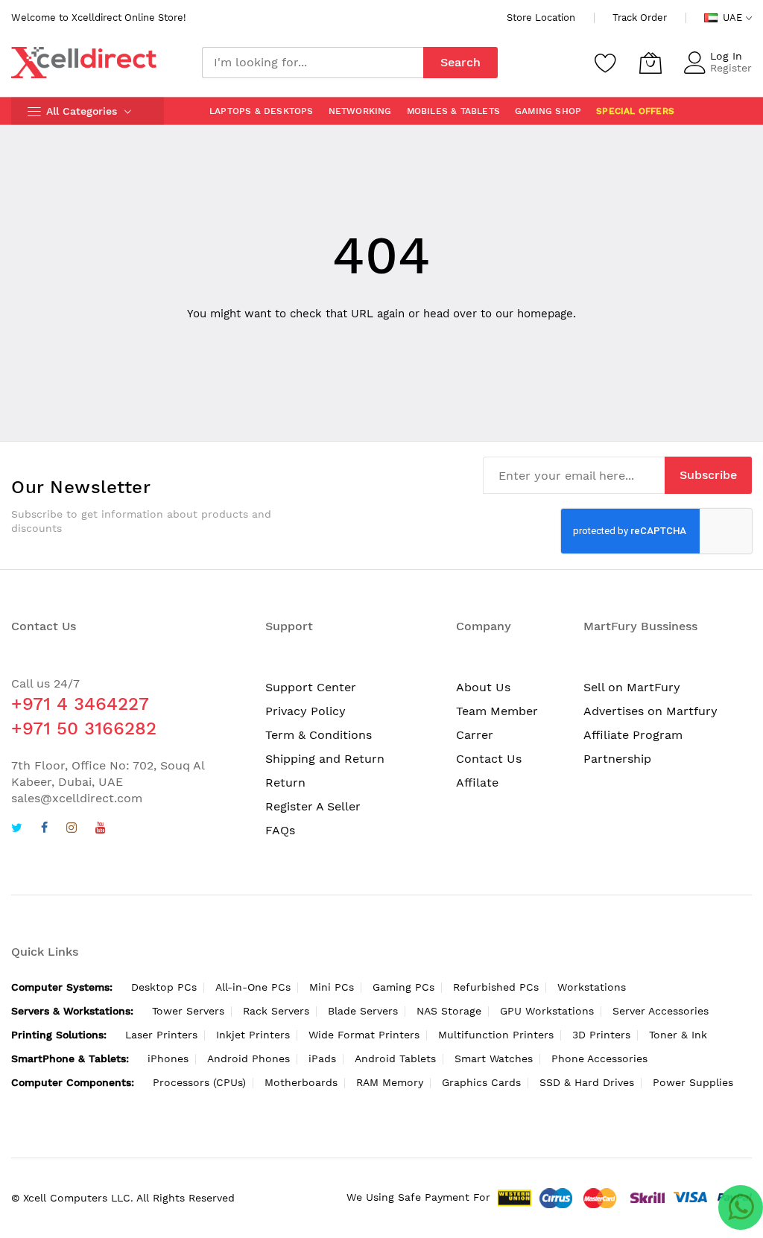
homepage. (546, 313)
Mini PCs (331, 987)
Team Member (497, 711)
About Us (483, 687)
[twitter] (16, 829)
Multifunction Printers (496, 1035)
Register (731, 68)
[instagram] (71, 829)
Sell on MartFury (631, 687)
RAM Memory (389, 1082)
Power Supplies (693, 1082)
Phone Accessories (599, 1058)
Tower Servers (188, 1011)
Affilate (477, 782)
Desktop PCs (164, 987)
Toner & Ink (678, 1035)
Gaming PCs (403, 987)
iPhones (168, 1058)
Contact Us (489, 759)
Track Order (639, 17)
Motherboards (301, 1082)
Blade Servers (363, 1011)
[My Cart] (650, 62)
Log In (726, 56)
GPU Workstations (547, 1011)
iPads (322, 1058)
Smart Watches (494, 1058)
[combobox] (312, 62)
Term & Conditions (318, 735)
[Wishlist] (606, 62)
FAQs (280, 830)
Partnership (617, 759)
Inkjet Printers (253, 1035)
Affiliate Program (633, 735)
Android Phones (248, 1058)
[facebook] (44, 829)
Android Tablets (395, 1058)
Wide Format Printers (364, 1035)
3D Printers (601, 1035)
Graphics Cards (481, 1082)
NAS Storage (449, 1011)
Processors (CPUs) (199, 1082)
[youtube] (100, 829)
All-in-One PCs (253, 987)
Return (285, 782)
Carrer (474, 735)
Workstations (591, 987)
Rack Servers (276, 1011)
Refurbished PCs (496, 987)
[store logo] (83, 62)
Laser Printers (161, 1035)
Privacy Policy (305, 711)
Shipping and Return (324, 759)
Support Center (310, 687)
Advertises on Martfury (650, 711)
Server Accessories (660, 1011)
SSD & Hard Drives (586, 1082)
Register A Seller (313, 806)
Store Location (541, 17)
